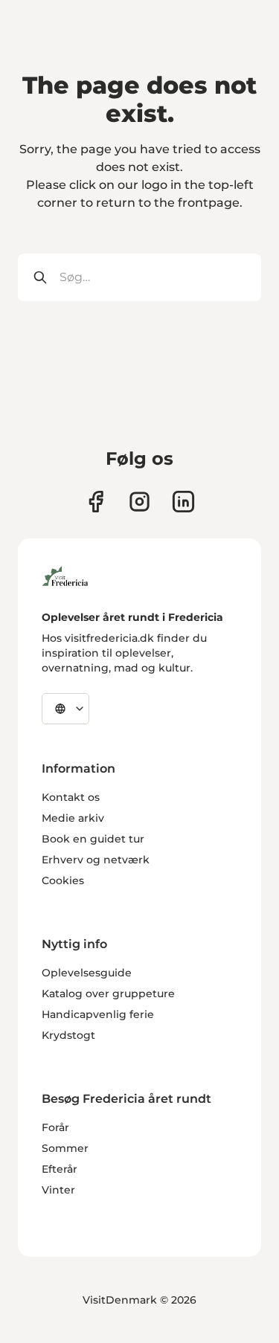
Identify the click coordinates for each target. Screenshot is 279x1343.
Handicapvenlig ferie (98, 1014)
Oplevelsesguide (87, 972)
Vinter (58, 1190)
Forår (55, 1127)
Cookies (63, 880)
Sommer (65, 1148)
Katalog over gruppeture (108, 993)
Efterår (59, 1169)
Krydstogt (68, 1035)
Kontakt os (71, 797)
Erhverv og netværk (96, 859)
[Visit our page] (96, 502)
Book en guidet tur (93, 839)
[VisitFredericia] (65, 574)
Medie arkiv (73, 818)
